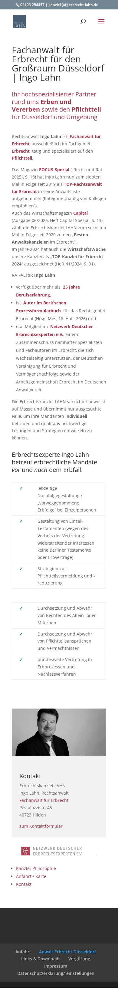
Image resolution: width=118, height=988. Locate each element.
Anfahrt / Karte (31, 876)
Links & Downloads (41, 959)
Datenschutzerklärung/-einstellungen (55, 973)
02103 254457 (32, 4)
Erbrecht (21, 151)
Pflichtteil (22, 158)
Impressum (55, 966)
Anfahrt (23, 952)
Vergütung (79, 959)
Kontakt (23, 884)
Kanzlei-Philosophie (36, 868)
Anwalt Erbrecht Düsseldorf (67, 952)
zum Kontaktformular (41, 826)
